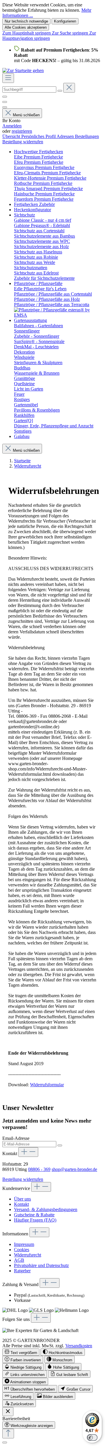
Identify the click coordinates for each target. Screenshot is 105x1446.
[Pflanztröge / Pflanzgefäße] (58, 315)
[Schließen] (4, 1442)
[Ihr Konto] (4, 107)
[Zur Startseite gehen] (23, 70)
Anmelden (12, 125)
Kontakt (21, 1204)
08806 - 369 (39, 1169)
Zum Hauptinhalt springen (27, 32)
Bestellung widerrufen (22, 141)
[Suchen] (59, 91)
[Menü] (8, 78)
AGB (19, 1260)
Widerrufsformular (47, 1084)
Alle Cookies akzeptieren (26, 27)
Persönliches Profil (39, 136)
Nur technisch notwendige (26, 21)
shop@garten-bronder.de (74, 1169)
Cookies (21, 1249)
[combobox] (29, 89)
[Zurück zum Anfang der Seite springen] (8, 1433)
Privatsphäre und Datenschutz (41, 1265)
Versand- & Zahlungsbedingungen (45, 1209)
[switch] (20, 1352)
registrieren (22, 131)
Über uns (22, 1198)
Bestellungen (87, 136)
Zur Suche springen (70, 32)
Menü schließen (26, 115)
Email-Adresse (15, 1138)
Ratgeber (22, 1270)
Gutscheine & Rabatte (34, 1214)
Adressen (66, 136)
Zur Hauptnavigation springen (49, 35)
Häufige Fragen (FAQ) (35, 1219)
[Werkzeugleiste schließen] (7, 1411)
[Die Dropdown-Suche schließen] (69, 88)
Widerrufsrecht (27, 1254)
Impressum (24, 1244)
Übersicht (11, 136)
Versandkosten (78, 1345)
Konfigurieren (65, 21)
